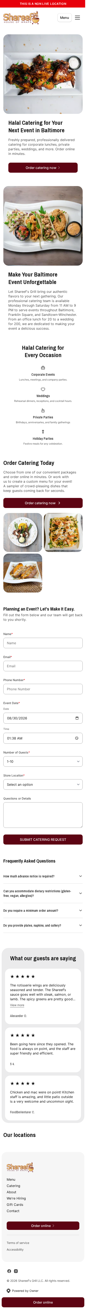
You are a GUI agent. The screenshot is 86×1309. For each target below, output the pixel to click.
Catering (13, 1185)
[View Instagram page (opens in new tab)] (15, 1270)
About (11, 1192)
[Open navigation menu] (77, 17)
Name (13, 634)
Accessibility (15, 1249)
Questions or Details (17, 798)
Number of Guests (22, 752)
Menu (64, 17)
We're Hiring (16, 1198)
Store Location (19, 775)
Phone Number (19, 680)
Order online (41, 1302)
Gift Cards (15, 1204)
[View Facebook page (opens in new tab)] (9, 1270)
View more (17, 1000)
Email (13, 657)
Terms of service (18, 1242)
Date (6, 708)
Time (6, 728)
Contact (13, 1211)
